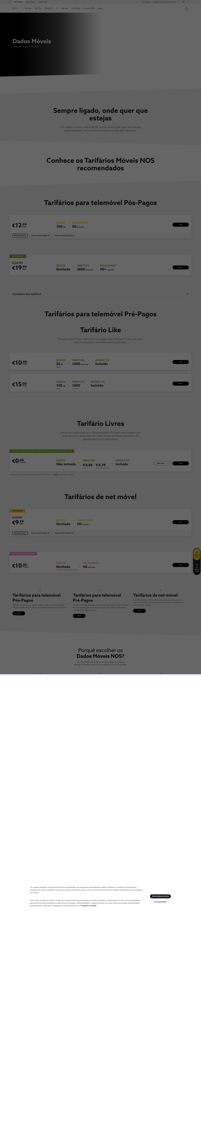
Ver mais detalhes (160, 901)
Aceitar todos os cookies (160, 896)
